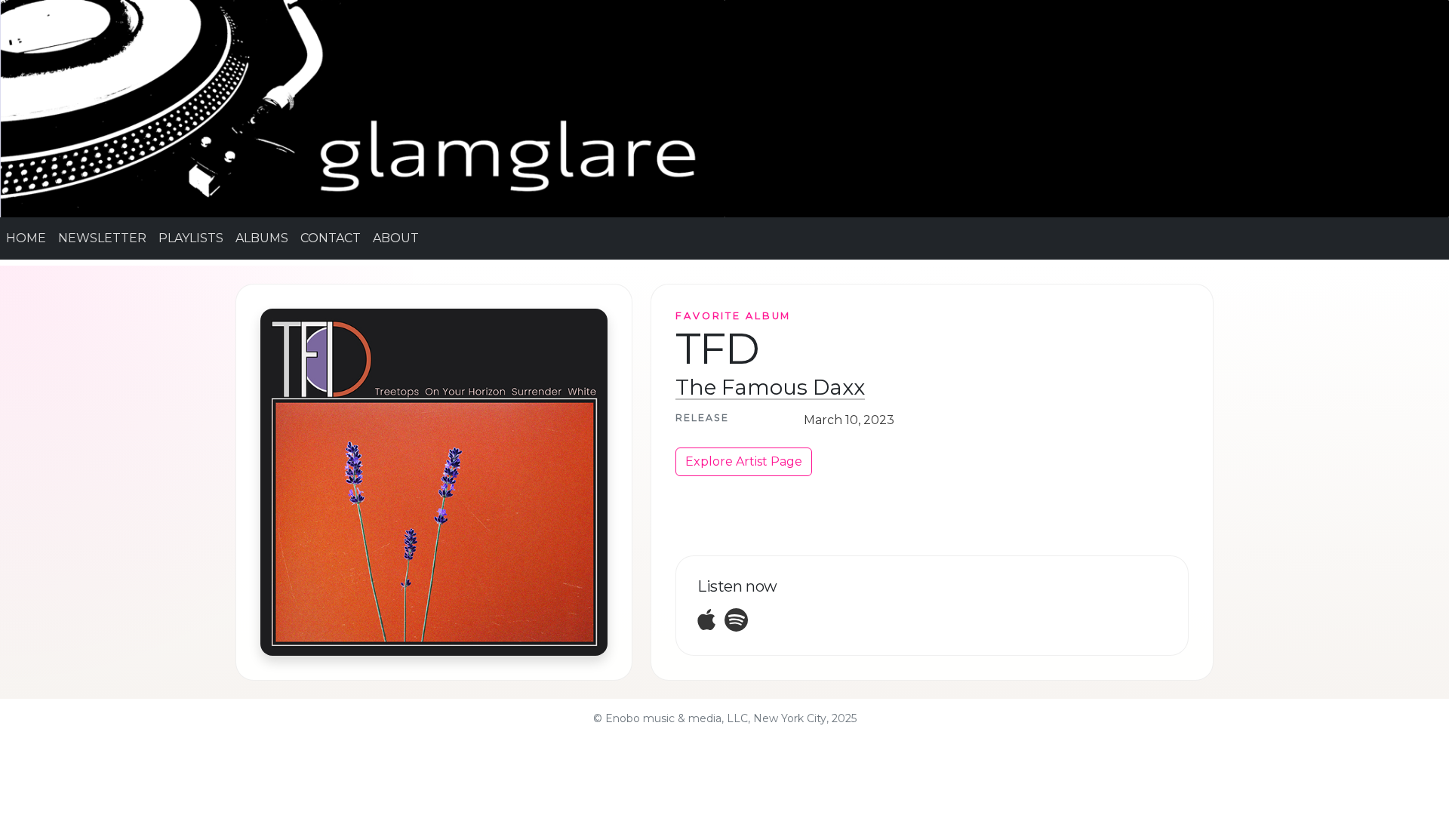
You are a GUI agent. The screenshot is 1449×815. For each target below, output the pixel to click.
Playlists (190, 238)
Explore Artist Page (743, 461)
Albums (261, 238)
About (396, 238)
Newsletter (102, 238)
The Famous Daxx (770, 387)
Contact (330, 238)
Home (26, 238)
